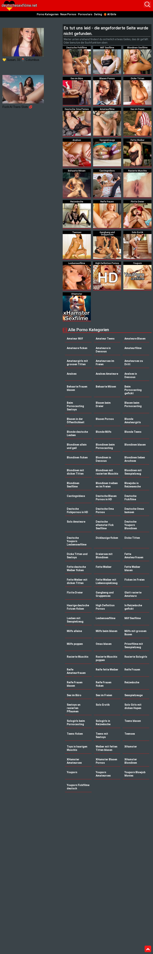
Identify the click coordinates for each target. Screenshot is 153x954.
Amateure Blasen (135, 338)
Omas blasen (104, 643)
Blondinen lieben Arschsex (134, 459)
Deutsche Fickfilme (130, 497)
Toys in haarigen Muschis (77, 748)
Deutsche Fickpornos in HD (77, 510)
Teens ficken (75, 733)
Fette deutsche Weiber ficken (76, 568)
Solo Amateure (76, 521)
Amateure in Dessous (103, 350)
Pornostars (85, 14)
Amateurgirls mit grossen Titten (77, 362)
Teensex (129, 733)
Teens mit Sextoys (102, 735)
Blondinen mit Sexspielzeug (133, 472)
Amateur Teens (105, 338)
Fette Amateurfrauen (133, 556)
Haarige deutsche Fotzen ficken (78, 607)
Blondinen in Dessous (103, 459)
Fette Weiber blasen (132, 568)
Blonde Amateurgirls (132, 420)
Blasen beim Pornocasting (133, 404)
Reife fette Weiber (107, 669)
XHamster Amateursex (74, 761)
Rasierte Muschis (77, 656)
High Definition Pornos (105, 607)
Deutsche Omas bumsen (134, 510)
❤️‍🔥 (110, 14)
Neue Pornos (68, 14)
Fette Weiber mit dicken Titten (77, 581)
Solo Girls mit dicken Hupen (132, 706)
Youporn (72, 772)
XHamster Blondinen (130, 761)
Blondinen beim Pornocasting (105, 446)
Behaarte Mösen (106, 386)
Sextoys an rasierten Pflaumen (73, 708)
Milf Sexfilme (132, 618)
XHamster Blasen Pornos (106, 761)
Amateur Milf (75, 338)
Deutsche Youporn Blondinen (130, 525)
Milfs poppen (75, 643)
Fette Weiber (104, 566)
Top (148, 949)
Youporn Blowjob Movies (134, 774)
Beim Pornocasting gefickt (133, 390)
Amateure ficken (77, 348)
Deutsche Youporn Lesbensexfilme (76, 541)
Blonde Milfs (103, 431)
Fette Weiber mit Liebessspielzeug (107, 581)
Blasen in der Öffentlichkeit (75, 420)
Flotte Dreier (75, 592)
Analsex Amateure (107, 373)
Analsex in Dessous (130, 375)
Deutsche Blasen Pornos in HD (106, 497)
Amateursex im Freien (105, 362)
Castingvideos (76, 495)
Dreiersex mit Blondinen (104, 556)
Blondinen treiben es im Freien (107, 485)
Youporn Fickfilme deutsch (78, 787)
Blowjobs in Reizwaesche (132, 485)
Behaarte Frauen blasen (77, 388)
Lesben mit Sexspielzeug (75, 620)
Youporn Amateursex (103, 774)
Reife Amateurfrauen (76, 671)
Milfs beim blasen (106, 631)
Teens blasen (132, 720)
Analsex (71, 373)
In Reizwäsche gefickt (133, 607)
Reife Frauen (132, 669)
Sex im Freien (104, 695)
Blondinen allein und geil (77, 446)
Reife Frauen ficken (103, 684)
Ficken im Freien (134, 579)
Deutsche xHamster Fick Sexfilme (105, 525)
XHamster (130, 746)
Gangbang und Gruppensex (105, 594)
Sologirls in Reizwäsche (103, 722)
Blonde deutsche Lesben (77, 433)
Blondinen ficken (77, 457)
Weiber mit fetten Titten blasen (106, 748)
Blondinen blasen (135, 444)
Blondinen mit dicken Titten (75, 472)
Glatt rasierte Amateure (132, 594)
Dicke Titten (132, 537)
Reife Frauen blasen (74, 684)
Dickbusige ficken (107, 537)
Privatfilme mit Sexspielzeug (133, 645)
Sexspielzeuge (133, 695)
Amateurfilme (132, 348)
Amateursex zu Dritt (133, 362)
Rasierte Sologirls (135, 656)
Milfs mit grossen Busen (135, 633)
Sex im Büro (74, 695)
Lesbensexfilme (105, 618)
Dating (98, 14)
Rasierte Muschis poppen (106, 658)
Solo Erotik (103, 704)
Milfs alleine (74, 631)
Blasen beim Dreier (103, 404)
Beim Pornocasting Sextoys (75, 406)
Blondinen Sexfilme (73, 485)
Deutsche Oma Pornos (105, 510)
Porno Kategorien (48, 14)
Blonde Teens (132, 431)
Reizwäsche (131, 682)
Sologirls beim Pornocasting (76, 722)
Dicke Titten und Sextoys (77, 556)
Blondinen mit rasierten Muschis (107, 472)
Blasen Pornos (105, 418)
